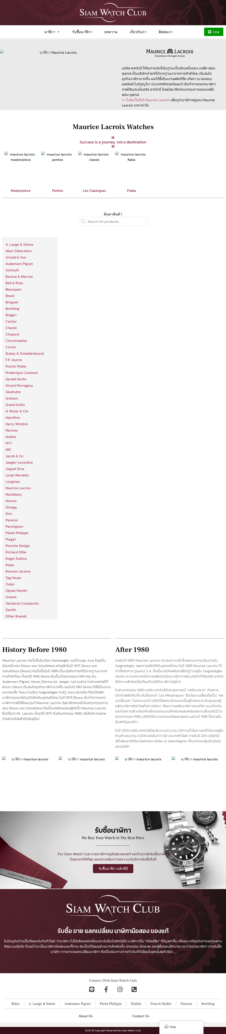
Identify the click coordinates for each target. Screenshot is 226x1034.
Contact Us (140, 1016)
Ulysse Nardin (16, 590)
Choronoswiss (16, 340)
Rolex (10, 564)
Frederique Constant (22, 372)
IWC (8, 449)
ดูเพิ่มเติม (113, 962)
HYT (9, 443)
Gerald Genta (16, 379)
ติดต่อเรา (166, 31)
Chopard (12, 334)
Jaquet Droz (15, 468)
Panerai (12, 520)
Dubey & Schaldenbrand (25, 353)
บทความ (111, 31)
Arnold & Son (16, 257)
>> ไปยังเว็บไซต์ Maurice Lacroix (146, 100)
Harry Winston (17, 424)
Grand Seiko (15, 404)
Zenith (11, 609)
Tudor (10, 584)
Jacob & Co (14, 456)
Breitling (12, 308)
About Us (85, 1016)
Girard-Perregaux (19, 385)
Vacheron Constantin (22, 603)
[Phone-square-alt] (134, 989)
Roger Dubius (16, 558)
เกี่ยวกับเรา (138, 31)
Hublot (11, 436)
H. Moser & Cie (17, 411)
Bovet (10, 295)
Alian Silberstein (19, 250)
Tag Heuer (13, 577)
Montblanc (14, 494)
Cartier (11, 321)
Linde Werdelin (17, 475)
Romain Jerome (18, 571)
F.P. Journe (14, 359)
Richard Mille (16, 552)
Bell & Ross (14, 283)
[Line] (92, 989)
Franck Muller (16, 366)
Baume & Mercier (19, 276)
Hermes (12, 430)
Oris (9, 513)
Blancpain (13, 289)
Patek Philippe (17, 532)
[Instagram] (120, 989)
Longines (13, 481)
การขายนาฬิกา (196, 946)
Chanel (11, 327)
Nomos (11, 500)
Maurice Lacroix (18, 488)
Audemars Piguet (19, 263)
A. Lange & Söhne (19, 244)
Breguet (12, 302)
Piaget (11, 539)
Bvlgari (11, 315)
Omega (11, 507)
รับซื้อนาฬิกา (82, 31)
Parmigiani (14, 526)
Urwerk (11, 597)
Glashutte (13, 391)
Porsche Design (18, 545)
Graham (12, 398)
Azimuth (12, 270)
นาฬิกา (49, 31)
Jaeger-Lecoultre (19, 462)
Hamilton (13, 417)
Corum (11, 347)
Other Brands (16, 616)
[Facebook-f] (106, 989)
